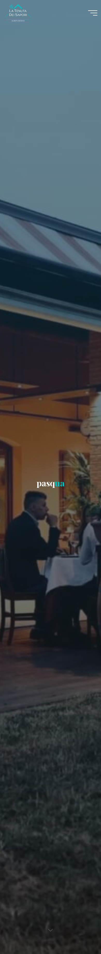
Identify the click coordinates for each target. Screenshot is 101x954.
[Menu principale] (92, 13)
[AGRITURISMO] (35, 13)
